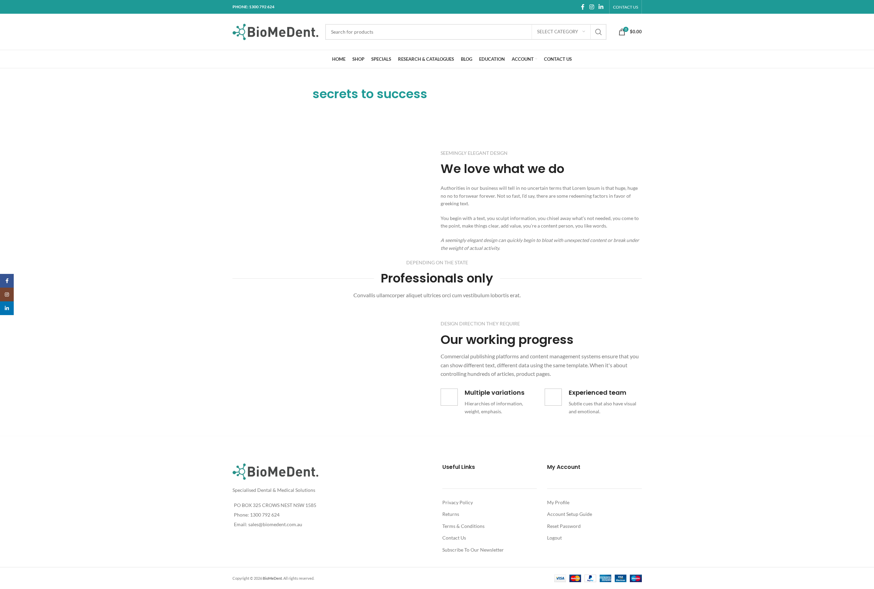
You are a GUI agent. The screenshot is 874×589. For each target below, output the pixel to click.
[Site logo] (275, 31)
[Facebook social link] (583, 7)
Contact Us (454, 538)
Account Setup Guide (569, 514)
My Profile (558, 502)
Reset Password (564, 526)
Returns (450, 514)
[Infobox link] (489, 402)
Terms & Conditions (463, 526)
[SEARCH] (598, 32)
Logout (554, 538)
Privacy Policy (457, 502)
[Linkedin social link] (600, 7)
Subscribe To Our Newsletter (473, 550)
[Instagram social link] (591, 7)
